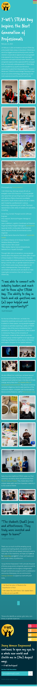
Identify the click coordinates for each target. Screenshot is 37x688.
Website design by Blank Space (9, 679)
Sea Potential (30, 226)
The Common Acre (29, 392)
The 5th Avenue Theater (9, 481)
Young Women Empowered (16, 645)
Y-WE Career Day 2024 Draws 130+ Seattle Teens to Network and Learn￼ (17, 592)
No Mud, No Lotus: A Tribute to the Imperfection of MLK (14, 586)
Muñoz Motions (17, 187)
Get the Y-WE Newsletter (8, 669)
